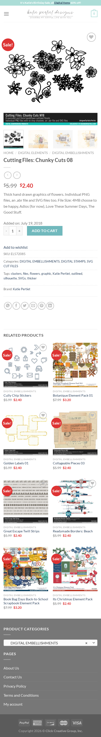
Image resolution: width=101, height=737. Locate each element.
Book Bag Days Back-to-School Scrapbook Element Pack (26, 601)
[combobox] (50, 642)
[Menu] (6, 13)
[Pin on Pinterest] (42, 306)
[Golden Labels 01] (26, 433)
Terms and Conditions (21, 695)
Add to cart (45, 230)
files (25, 273)
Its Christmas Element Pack (73, 599)
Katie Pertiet (61, 273)
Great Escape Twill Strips (21, 531)
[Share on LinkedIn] (50, 306)
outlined (76, 273)
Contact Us (13, 677)
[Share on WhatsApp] (8, 306)
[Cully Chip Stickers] (26, 365)
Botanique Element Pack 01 (73, 395)
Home (9, 153)
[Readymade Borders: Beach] (75, 501)
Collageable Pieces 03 (69, 463)
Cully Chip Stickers (17, 395)
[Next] (89, 78)
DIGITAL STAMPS (73, 261)
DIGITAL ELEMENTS (33, 153)
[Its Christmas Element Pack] (75, 569)
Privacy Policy (15, 686)
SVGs (22, 278)
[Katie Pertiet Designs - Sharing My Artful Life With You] (50, 13)
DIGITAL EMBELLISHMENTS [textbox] (47, 643)
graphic (46, 273)
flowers (35, 273)
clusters (16, 273)
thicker (32, 278)
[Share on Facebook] (16, 306)
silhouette (10, 278)
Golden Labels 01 (16, 463)
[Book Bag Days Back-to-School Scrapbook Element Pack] (26, 569)
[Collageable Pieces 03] (75, 433)
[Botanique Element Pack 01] (75, 365)
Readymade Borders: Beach (73, 531)
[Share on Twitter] (25, 306)
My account (13, 704)
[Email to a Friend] (33, 306)
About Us (11, 668)
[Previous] (11, 78)
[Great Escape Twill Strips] (26, 501)
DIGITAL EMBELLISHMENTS (73, 153)
